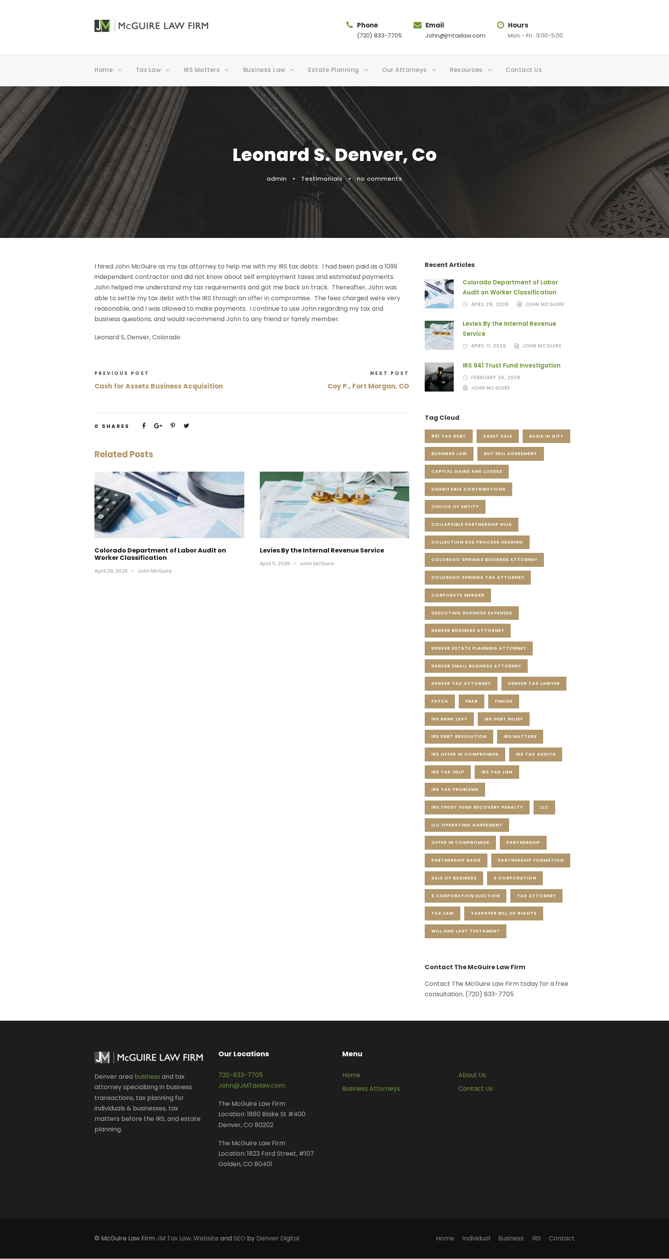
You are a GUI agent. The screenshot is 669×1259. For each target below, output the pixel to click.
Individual (476, 1238)
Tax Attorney (536, 896)
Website (206, 1238)
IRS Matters (202, 70)
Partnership (523, 842)
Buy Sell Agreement (510, 453)
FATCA (439, 701)
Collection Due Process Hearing (477, 542)
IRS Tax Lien (497, 772)
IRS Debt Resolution (459, 736)
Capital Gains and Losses (466, 471)
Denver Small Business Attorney (476, 666)
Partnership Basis (456, 860)
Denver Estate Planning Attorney (478, 648)
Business (511, 1238)
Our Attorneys (404, 70)
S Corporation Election (465, 896)
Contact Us (524, 70)
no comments (379, 178)
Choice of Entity (455, 506)
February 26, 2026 (496, 377)
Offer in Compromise (460, 842)
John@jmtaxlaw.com (455, 35)
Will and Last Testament (465, 931)
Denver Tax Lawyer (534, 683)
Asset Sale (497, 436)
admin (277, 178)
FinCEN (504, 701)
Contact (562, 1238)
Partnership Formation (531, 860)
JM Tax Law (173, 1238)
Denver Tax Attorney (461, 683)
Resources (466, 70)
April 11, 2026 (275, 563)
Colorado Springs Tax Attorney (477, 577)
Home (103, 70)
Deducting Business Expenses (471, 613)
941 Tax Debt (448, 436)
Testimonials (322, 178)
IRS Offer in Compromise (465, 754)
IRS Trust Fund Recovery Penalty (477, 807)
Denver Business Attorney (467, 630)
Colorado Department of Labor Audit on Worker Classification (160, 554)
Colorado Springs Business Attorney (484, 559)
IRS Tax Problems (455, 789)
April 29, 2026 (111, 571)
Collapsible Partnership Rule (471, 524)
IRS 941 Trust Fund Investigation (512, 365)
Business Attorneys (371, 1088)
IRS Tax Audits (536, 754)
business (147, 1076)
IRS (536, 1238)
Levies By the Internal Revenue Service (322, 550)
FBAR (471, 701)
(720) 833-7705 (379, 35)
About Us (472, 1075)
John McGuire (154, 571)
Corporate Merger (457, 595)
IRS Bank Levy (449, 719)
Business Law (264, 70)
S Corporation (515, 878)
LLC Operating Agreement (467, 825)
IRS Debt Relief (503, 719)
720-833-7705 (240, 1075)
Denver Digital (277, 1238)
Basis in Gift (546, 436)
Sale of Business (454, 878)
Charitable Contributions (468, 489)
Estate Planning (333, 70)
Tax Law (148, 70)
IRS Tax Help (447, 772)
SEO (239, 1238)
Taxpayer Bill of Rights (504, 913)
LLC (544, 807)
